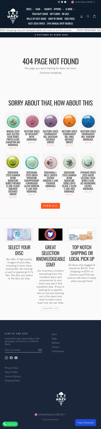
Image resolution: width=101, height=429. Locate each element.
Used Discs (69, 18)
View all (50, 206)
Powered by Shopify (50, 419)
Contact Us (50, 308)
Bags (54, 338)
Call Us (11, 424)
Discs (29, 9)
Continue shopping (50, 72)
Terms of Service (13, 376)
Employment (58, 351)
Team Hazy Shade (40, 14)
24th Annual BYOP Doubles (60, 23)
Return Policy (11, 372)
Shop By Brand (55, 18)
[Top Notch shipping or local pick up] (81, 234)
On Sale (65, 14)
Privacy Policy (11, 368)
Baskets (48, 9)
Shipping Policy (12, 380)
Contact (55, 347)
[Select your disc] (19, 234)
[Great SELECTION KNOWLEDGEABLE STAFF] (50, 234)
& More (69, 9)
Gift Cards (55, 14)
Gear (38, 9)
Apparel (58, 9)
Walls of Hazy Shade (36, 18)
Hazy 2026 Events (36, 23)
